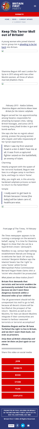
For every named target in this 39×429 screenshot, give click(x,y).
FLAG (17, 388)
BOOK (18, 375)
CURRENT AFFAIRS (25, 19)
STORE (18, 382)
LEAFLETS (18, 395)
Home (7, 19)
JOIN (18, 361)
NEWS (14, 19)
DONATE (19, 14)
